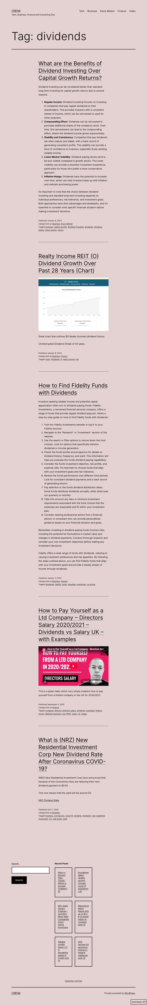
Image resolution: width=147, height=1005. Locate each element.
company (50, 710)
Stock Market (107, 11)
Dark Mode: (137, 1002)
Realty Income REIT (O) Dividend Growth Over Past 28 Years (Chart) (68, 263)
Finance (122, 11)
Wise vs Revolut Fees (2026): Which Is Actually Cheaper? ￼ (62, 882)
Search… (15, 864)
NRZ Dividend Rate (48, 800)
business (49, 227)
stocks (60, 230)
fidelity (58, 584)
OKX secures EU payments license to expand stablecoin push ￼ (83, 950)
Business (92, 11)
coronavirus (59, 816)
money (41, 714)
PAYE (68, 714)
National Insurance (53, 714)
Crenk (16, 11)
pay (63, 714)
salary (74, 714)
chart (48, 359)
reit (77, 359)
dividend (77, 816)
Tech (81, 11)
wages (84, 714)
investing (98, 227)
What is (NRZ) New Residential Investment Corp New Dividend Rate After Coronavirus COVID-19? (72, 754)
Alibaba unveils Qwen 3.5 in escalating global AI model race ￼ (63, 951)
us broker (91, 584)
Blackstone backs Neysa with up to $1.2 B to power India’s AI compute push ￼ (83, 915)
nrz (50, 819)
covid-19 (69, 816)
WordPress (129, 993)
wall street (57, 819)
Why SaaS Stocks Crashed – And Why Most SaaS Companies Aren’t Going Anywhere (63, 917)
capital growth (60, 227)
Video (132, 11)
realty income (69, 359)
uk (79, 714)
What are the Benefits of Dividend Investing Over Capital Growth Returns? (70, 70)
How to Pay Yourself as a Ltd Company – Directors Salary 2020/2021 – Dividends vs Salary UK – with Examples (70, 625)
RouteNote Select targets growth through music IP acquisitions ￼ (83, 882)
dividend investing (76, 227)
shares (41, 230)
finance (99, 710)
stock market (51, 230)
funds (64, 584)
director (58, 710)
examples (90, 710)
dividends (89, 227)
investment (81, 584)
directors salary (69, 710)
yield (65, 819)
